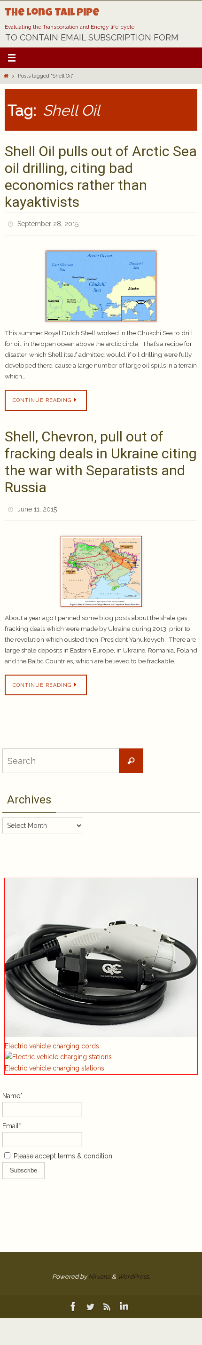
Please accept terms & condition (62, 1151)
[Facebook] (73, 1301)
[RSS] (107, 1301)
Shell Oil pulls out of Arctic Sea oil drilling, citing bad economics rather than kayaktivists (101, 176)
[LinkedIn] (124, 1301)
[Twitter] (90, 1301)
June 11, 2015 (37, 505)
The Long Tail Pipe (52, 13)
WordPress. (133, 1271)
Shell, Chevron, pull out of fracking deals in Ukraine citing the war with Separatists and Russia (101, 459)
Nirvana (99, 1271)
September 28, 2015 (47, 223)
